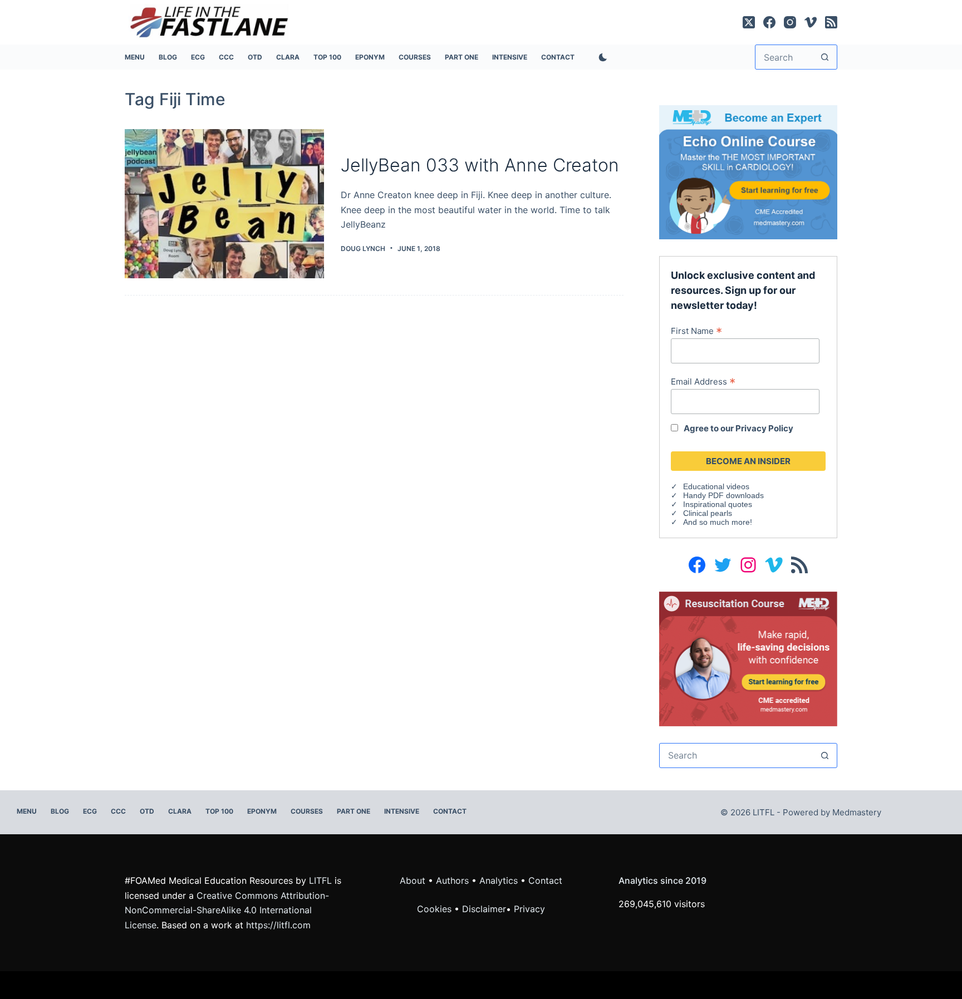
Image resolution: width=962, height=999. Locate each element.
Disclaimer (484, 908)
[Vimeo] (810, 22)
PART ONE (461, 57)
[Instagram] (790, 22)
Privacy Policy (764, 428)
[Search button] (825, 57)
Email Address (703, 381)
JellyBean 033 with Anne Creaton (480, 165)
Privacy (529, 908)
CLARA (288, 57)
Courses (415, 57)
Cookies (435, 908)
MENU (135, 57)
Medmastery (856, 812)
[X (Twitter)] (749, 22)
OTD (255, 57)
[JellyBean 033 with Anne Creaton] (224, 204)
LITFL (320, 880)
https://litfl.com (278, 925)
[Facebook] (769, 22)
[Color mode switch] (600, 57)
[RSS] (831, 22)
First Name (696, 330)
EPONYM (370, 57)
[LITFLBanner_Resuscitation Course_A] (748, 657)
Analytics (498, 880)
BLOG (168, 57)
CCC (226, 57)
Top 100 (327, 57)
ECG (198, 57)
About (412, 880)
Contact (558, 57)
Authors (452, 880)
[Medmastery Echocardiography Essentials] (748, 171)
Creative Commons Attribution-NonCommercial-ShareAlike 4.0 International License (227, 910)
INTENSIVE (509, 57)
